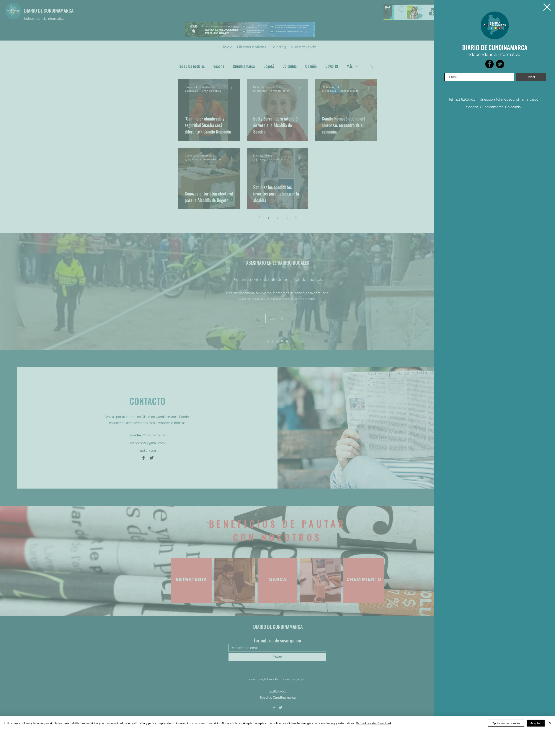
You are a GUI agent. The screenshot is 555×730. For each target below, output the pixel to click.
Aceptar (535, 723)
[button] (547, 7)
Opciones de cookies (506, 723)
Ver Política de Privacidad (373, 723)
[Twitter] (500, 64)
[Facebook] (489, 64)
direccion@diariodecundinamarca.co (509, 99)
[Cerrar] (549, 723)
